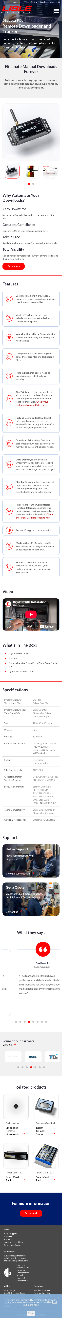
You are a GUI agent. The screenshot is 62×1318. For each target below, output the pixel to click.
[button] (29, 184)
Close (31, 1313)
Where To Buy (30, 2)
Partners (8, 1239)
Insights (43, 2)
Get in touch (31, 1213)
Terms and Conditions (13, 1242)
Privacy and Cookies (12, 1245)
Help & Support (10, 1233)
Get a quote (13, 266)
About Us (17, 2)
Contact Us (55, 2)
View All (7, 1044)
